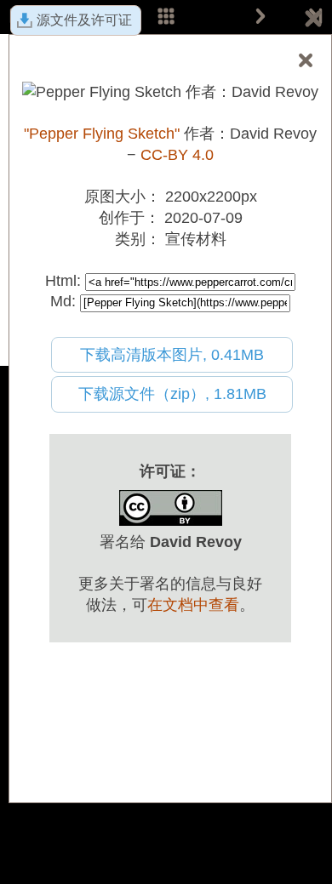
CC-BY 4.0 (177, 154)
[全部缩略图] (166, 17)
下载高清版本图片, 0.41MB (172, 354)
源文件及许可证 (84, 20)
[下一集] (260, 17)
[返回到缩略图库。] (313, 21)
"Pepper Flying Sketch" (102, 133)
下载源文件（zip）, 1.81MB (172, 393)
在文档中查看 (193, 604)
